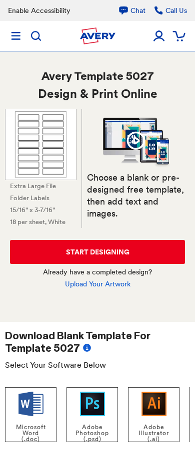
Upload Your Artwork (97, 284)
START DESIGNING (98, 252)
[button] (136, 140)
